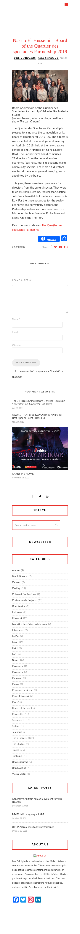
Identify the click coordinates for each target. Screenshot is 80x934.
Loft (14, 654)
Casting (16, 588)
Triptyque (17, 756)
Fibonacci (17, 618)
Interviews (17, 630)
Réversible (17, 714)
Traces (15, 750)
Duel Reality (18, 606)
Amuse (16, 570)
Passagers (17, 666)
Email (16, 332)
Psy (14, 702)
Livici (14, 648)
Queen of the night (22, 708)
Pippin (15, 684)
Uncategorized (20, 762)
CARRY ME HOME (23, 474)
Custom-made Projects (24, 600)
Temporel (17, 732)
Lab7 (14, 642)
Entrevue (17, 612)
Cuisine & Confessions (24, 594)
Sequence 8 (18, 720)
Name (16, 319)
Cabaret (16, 582)
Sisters (15, 726)
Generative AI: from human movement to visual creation (37, 800)
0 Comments (18, 247)
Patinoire (17, 678)
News (15, 660)
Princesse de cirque (22, 690)
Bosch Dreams (19, 576)
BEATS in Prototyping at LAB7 (28, 814)
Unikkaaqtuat (19, 768)
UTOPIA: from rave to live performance (33, 827)
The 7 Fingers (25, 57)
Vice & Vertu (18, 774)
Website (16, 345)
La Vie (15, 636)
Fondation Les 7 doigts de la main (29, 624)
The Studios (48, 57)
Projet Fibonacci (20, 696)
